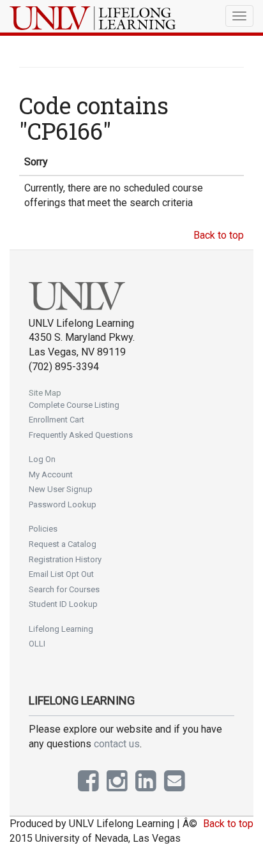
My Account (51, 474)
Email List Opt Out (61, 574)
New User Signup (61, 489)
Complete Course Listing (74, 405)
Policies (43, 529)
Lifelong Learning (61, 629)
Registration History (65, 559)
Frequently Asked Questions (81, 435)
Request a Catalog (62, 544)
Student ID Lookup (63, 604)
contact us (117, 744)
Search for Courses (64, 589)
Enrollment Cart (56, 419)
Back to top (218, 235)
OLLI (37, 643)
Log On (42, 459)
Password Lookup (62, 504)
